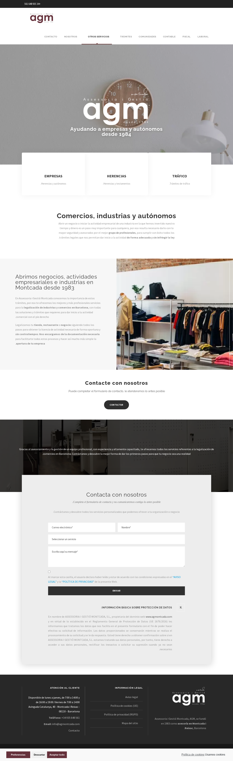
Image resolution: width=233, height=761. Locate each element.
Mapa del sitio (130, 723)
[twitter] (195, 3)
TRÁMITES (126, 36)
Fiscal (187, 36)
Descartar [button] (39, 754)
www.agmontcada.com (159, 616)
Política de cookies (192, 754)
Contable (169, 36)
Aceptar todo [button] (57, 754)
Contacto (74, 730)
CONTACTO (50, 36)
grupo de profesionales (122, 232)
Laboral (203, 36)
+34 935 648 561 (32, 3)
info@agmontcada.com (66, 724)
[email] (208, 3)
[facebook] (201, 3)
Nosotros (70, 36)
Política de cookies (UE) (124, 705)
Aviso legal (131, 697)
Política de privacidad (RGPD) (121, 714)
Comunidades (147, 36)
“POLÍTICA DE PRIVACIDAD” (78, 581)
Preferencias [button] (18, 754)
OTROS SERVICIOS (98, 36)
